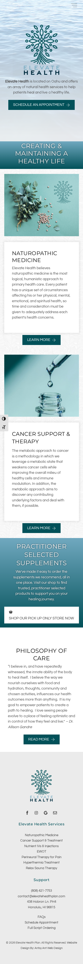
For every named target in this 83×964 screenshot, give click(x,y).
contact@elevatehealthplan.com (41, 896)
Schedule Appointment (41, 922)
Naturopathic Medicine (41, 835)
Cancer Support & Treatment (41, 840)
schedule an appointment (38, 105)
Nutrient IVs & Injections (41, 846)
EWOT (41, 851)
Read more (38, 739)
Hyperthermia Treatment (41, 862)
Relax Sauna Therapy (41, 868)
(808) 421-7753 (41, 890)
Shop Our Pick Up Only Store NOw (41, 618)
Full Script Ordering (42, 928)
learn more (38, 340)
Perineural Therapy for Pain (42, 857)
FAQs (42, 917)
